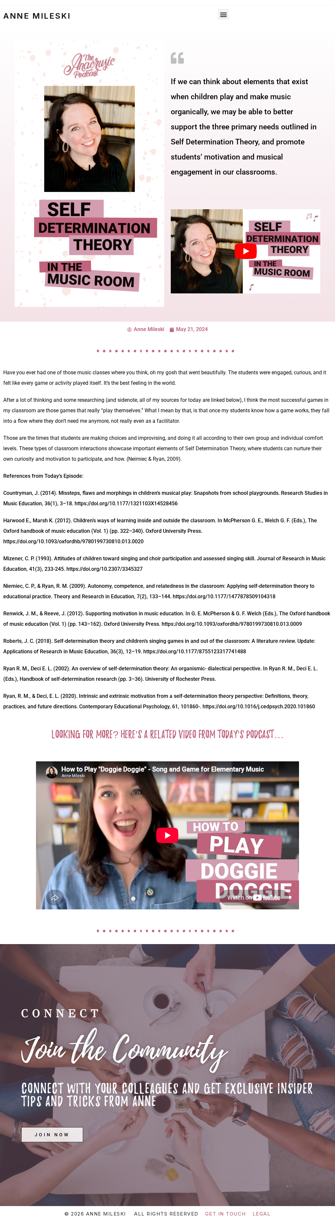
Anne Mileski (37, 16)
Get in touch (225, 1214)
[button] (223, 14)
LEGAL (262, 1214)
